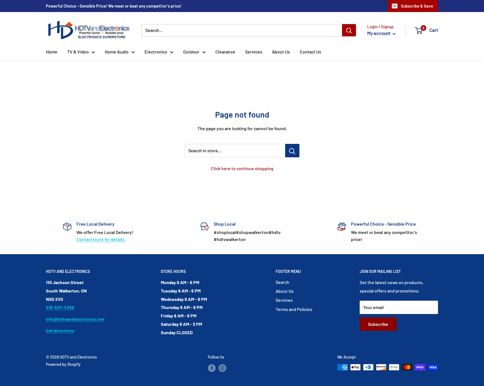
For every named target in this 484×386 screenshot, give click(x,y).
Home (51, 51)
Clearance (225, 51)
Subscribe (378, 324)
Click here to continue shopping (242, 168)
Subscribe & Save (417, 5)
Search (282, 282)
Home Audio (117, 51)
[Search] (349, 30)
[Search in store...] (292, 150)
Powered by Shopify (63, 364)
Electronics (156, 51)
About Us (281, 51)
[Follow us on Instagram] (222, 368)
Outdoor (191, 51)
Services (253, 51)
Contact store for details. (100, 239)
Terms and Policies (294, 309)
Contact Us (310, 51)
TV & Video (78, 51)
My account (379, 33)
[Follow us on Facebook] (212, 368)
